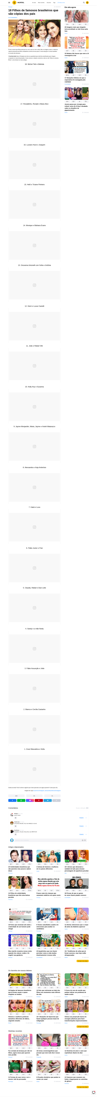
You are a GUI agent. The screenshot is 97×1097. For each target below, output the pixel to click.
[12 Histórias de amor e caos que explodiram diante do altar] (77, 1040)
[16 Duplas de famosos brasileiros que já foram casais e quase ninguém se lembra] (20, 979)
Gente (66, 33)
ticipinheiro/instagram (38, 790)
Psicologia (38, 931)
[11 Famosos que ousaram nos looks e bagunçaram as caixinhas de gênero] (77, 1066)
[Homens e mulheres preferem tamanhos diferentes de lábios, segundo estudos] (20, 1006)
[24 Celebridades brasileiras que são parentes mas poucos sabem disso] (20, 856)
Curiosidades (68, 84)
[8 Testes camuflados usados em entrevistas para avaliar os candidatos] (48, 914)
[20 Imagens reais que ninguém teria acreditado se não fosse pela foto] (77, 16)
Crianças (10, 6)
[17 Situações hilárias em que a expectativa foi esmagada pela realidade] (77, 67)
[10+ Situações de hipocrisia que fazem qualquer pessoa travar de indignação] (48, 1006)
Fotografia (38, 1057)
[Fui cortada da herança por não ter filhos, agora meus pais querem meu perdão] (20, 1040)
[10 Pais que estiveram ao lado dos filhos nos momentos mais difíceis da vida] (48, 979)
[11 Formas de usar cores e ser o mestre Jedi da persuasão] (20, 1066)
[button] (16, 795)
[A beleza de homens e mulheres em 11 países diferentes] (48, 856)
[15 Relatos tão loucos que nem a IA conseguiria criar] (77, 43)
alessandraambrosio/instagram (53, 790)
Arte (65, 873)
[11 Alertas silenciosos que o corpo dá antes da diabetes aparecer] (77, 914)
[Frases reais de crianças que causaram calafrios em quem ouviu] (48, 882)
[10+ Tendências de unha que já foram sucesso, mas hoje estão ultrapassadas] (77, 940)
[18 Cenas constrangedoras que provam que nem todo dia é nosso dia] (48, 1040)
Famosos (10, 873)
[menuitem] (34, 2)
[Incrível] (18, 3)
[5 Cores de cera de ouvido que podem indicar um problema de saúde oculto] (77, 979)
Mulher (66, 957)
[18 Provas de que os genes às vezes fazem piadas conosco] (77, 882)
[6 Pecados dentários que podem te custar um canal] (48, 1066)
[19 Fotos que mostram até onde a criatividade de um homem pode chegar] (20, 914)
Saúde (66, 929)
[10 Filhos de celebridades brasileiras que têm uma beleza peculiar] (20, 882)
